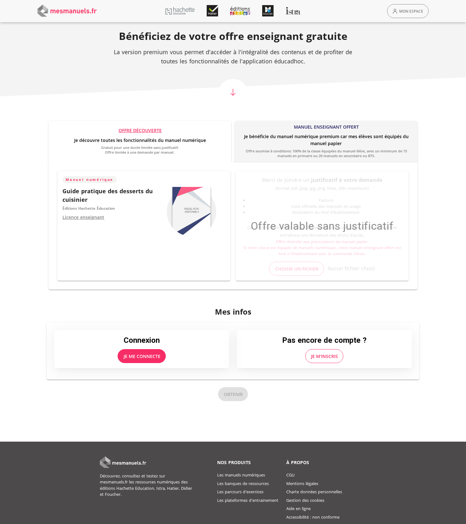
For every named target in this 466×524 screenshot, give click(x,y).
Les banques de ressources (243, 483)
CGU (290, 475)
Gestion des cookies (305, 500)
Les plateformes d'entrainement (247, 500)
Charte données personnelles (314, 492)
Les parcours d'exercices (240, 492)
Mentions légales (302, 483)
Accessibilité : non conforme (313, 517)
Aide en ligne (298, 508)
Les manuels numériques (241, 475)
